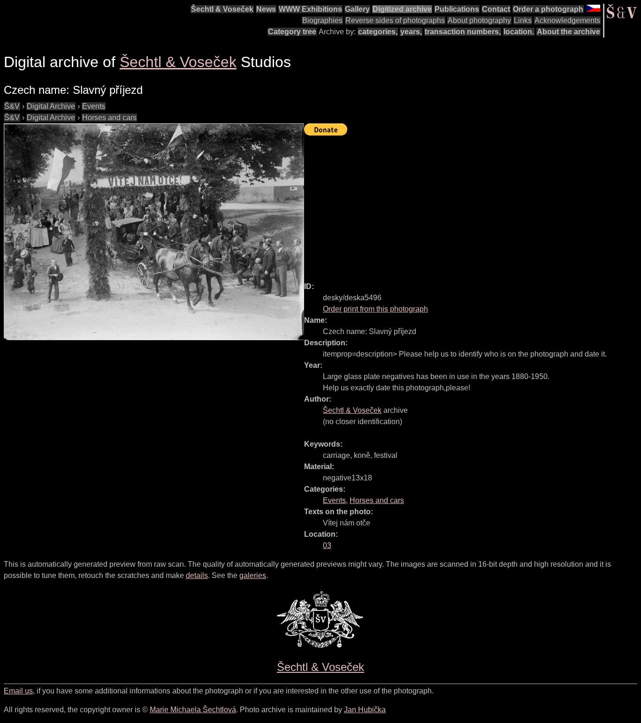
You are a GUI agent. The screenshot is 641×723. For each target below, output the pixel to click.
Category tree (292, 32)
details (197, 575)
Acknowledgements (567, 20)
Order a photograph (548, 9)
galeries (252, 575)
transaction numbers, (463, 32)
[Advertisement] (472, 204)
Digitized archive (402, 9)
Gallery (357, 9)
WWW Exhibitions (310, 9)
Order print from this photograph (375, 309)
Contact (496, 9)
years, (411, 32)
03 (327, 545)
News (266, 9)
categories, (377, 32)
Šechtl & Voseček (222, 9)
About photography (479, 20)
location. (519, 32)
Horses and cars (109, 118)
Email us (18, 691)
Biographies (322, 20)
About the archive (568, 32)
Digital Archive (51, 106)
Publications (457, 9)
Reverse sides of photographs (395, 20)
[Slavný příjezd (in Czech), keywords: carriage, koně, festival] (154, 231)
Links (523, 20)
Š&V (12, 106)
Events (93, 106)
